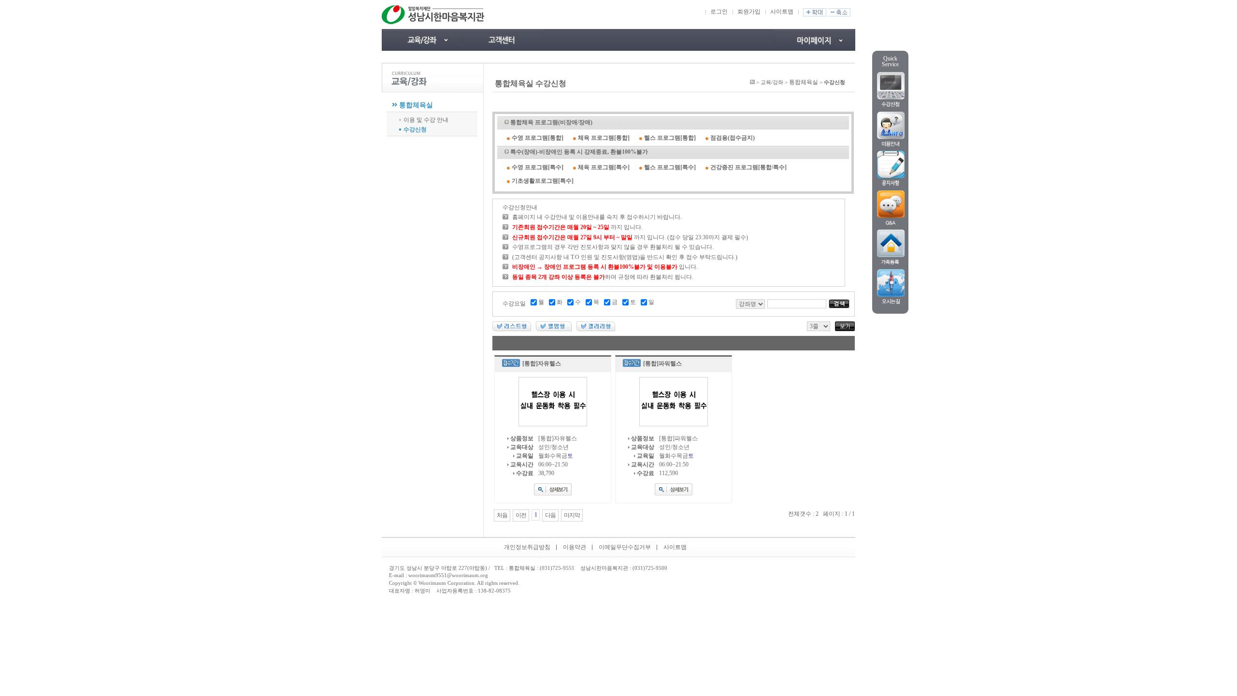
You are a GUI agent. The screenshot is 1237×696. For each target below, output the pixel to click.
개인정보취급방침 (527, 547)
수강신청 (415, 129)
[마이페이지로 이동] (815, 40)
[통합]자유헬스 (541, 363)
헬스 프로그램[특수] (670, 167)
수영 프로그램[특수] (537, 167)
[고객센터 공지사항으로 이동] (502, 40)
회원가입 (749, 11)
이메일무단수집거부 (625, 547)
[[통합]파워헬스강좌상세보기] (673, 493)
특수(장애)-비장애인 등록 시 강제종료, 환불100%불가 (579, 151)
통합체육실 (416, 105)
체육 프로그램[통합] (604, 137)
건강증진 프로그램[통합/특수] (748, 167)
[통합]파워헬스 (662, 363)
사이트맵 (781, 11)
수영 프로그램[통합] (537, 137)
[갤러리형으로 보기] (595, 329)
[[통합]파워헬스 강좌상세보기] (673, 424)
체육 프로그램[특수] (604, 167)
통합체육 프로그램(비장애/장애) (551, 122)
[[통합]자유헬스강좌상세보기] (553, 493)
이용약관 (574, 547)
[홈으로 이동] (752, 82)
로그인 (719, 11)
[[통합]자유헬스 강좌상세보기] (552, 424)
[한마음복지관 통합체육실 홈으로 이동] (434, 14)
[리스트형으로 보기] (511, 329)
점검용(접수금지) (732, 137)
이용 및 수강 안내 (425, 119)
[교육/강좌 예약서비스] (422, 40)
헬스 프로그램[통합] (670, 137)
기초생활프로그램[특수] (543, 180)
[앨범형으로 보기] (554, 329)
